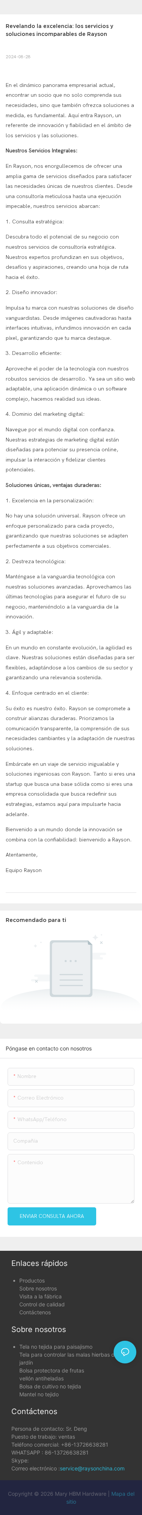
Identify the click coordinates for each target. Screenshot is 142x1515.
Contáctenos (35, 1312)
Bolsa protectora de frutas (51, 1370)
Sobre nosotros (38, 1288)
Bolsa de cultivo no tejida (50, 1386)
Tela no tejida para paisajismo (55, 1346)
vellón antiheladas (41, 1378)
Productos (32, 1280)
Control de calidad (42, 1304)
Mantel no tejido (39, 1394)
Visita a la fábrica (40, 1296)
